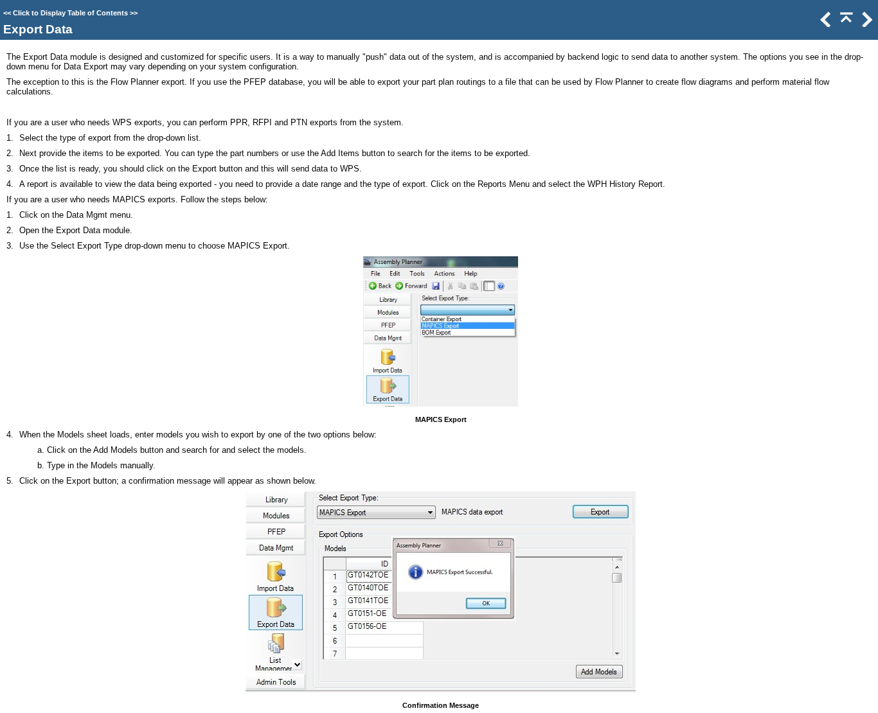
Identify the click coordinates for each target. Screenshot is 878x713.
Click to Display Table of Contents (70, 13)
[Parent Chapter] (845, 24)
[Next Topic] (866, 24)
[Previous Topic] (825, 24)
